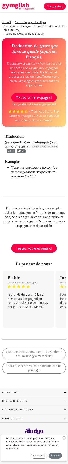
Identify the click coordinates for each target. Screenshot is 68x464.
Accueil (6, 22)
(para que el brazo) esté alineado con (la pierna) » (34, 368)
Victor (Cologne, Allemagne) (22, 282)
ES (13, 151)
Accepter (55, 455)
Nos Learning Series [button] (14, 401)
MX (23, 151)
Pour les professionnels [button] (18, 409)
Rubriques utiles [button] (12, 418)
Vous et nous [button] (10, 392)
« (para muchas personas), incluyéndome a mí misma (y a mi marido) (34, 354)
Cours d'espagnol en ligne (30, 22)
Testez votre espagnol (34, 97)
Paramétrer (39, 455)
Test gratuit (55, 6)
